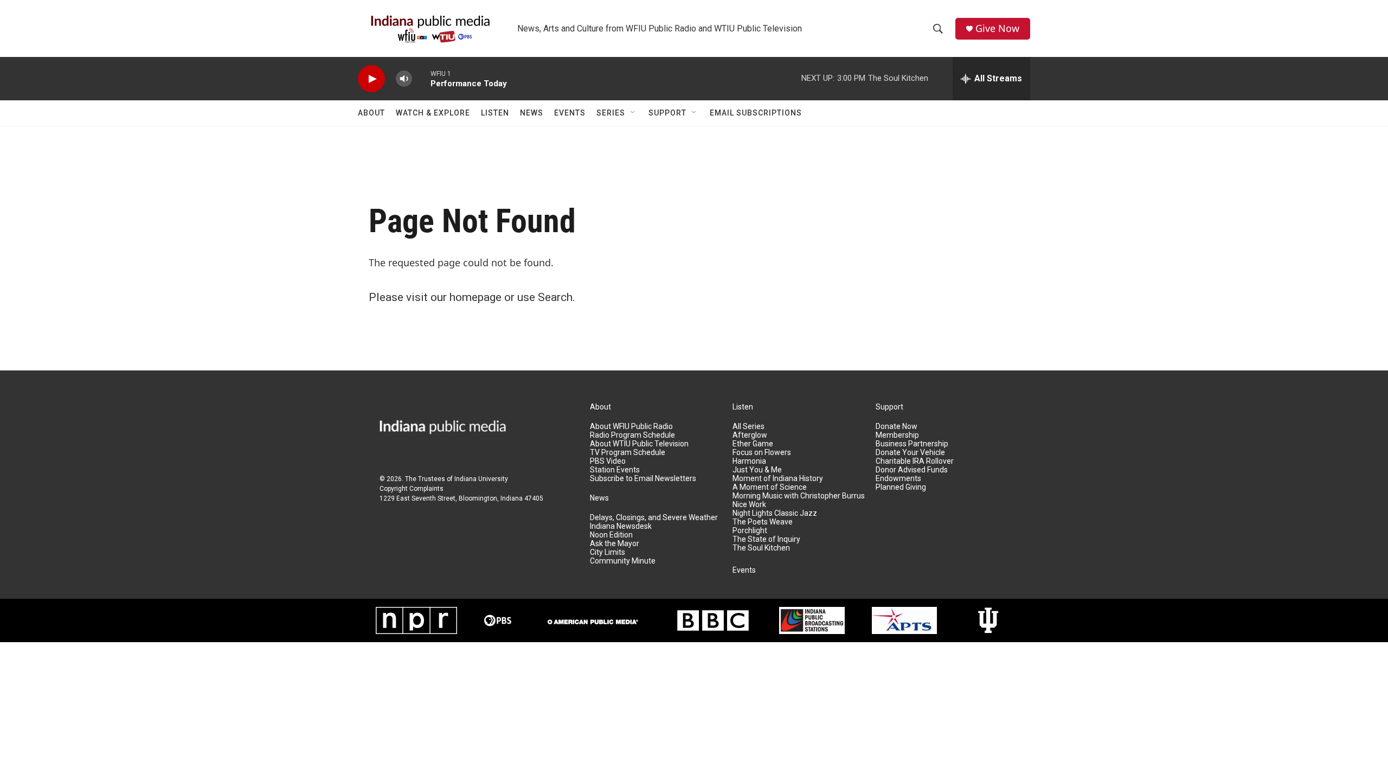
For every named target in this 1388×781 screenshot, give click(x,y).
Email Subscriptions (756, 112)
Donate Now (896, 426)
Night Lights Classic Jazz (774, 513)
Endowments (898, 479)
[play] (371, 79)
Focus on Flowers (761, 453)
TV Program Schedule (627, 453)
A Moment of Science (769, 487)
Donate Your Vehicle (910, 453)
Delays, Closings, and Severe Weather (654, 518)
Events (570, 112)
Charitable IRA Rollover (915, 461)
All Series (748, 426)
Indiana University (481, 479)
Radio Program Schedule (632, 435)
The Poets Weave (762, 522)
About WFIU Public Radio (631, 426)
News (531, 112)
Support (667, 112)
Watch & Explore (433, 112)
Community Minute (623, 561)
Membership (897, 435)
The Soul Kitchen (761, 548)
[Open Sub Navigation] (633, 112)
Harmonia (749, 461)
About (371, 112)
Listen (495, 112)
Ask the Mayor (614, 544)
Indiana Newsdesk (621, 526)
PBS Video (608, 461)
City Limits (607, 552)
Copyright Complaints (412, 488)
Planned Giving (901, 487)
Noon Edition (611, 535)
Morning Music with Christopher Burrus (798, 496)
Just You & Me (757, 470)
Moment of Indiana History (777, 479)
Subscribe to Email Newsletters (643, 479)
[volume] (404, 79)
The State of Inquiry (766, 539)
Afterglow (749, 435)
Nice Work (749, 505)
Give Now (997, 28)
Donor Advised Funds (912, 470)
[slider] (421, 78)
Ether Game (752, 444)
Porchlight (749, 531)
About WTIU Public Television (639, 444)
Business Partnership (912, 444)
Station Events (615, 470)
